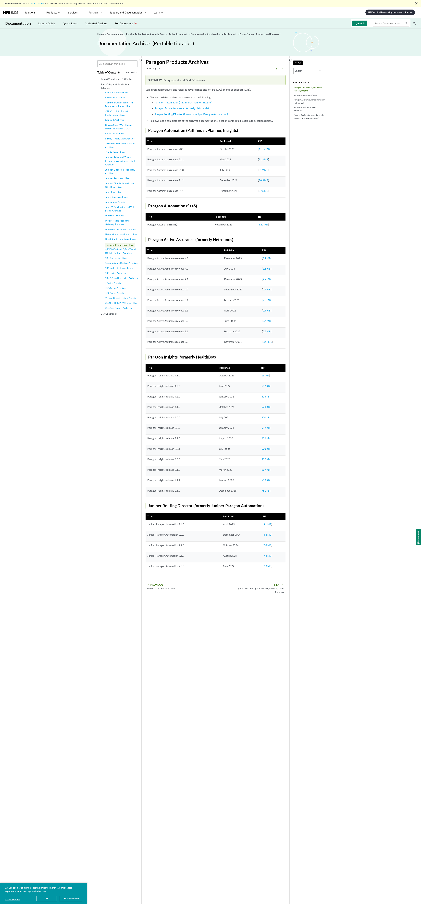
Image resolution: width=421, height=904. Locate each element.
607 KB (265, 385)
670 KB (265, 448)
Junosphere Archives (116, 201)
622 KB (265, 438)
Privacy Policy (12, 899)
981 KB (265, 490)
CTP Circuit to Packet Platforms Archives (116, 113)
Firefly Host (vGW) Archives (119, 138)
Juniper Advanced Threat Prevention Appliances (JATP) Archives (120, 161)
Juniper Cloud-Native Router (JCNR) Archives (120, 185)
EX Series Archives (114, 133)
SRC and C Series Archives (119, 268)
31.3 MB (263, 159)
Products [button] (51, 12)
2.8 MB (267, 299)
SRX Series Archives (115, 273)
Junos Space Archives (116, 197)
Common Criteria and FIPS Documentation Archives (119, 104)
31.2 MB (263, 169)
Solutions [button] (30, 12)
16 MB (265, 375)
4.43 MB (263, 224)
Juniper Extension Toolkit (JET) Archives (121, 171)
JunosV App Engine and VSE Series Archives (119, 209)
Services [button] (73, 12)
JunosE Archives (113, 192)
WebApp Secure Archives (118, 308)
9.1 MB (267, 524)
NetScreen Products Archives (120, 229)
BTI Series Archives (115, 97)
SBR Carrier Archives (116, 258)
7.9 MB (267, 566)
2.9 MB (267, 310)
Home (100, 34)
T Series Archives (114, 283)
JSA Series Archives (115, 152)
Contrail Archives (114, 119)
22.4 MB (267, 341)
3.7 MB (267, 258)
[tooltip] (298, 63)
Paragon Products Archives (120, 245)
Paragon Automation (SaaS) (305, 95)
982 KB (265, 459)
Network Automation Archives (121, 234)
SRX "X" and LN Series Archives (121, 278)
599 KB (265, 480)
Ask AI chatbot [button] (37, 3)
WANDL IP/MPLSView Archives (121, 303)
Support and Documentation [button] (126, 12)
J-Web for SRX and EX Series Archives (120, 145)
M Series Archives (114, 215)
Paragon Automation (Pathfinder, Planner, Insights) (308, 89)
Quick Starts (70, 23)
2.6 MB (267, 320)
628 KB (265, 396)
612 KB (265, 427)
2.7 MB (267, 279)
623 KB (265, 406)
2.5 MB (267, 331)
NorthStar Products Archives (120, 239)
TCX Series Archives (115, 293)
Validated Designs (96, 23)
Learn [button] (157, 12)
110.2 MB (264, 149)
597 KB (265, 469)
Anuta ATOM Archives (116, 92)
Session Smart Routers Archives (121, 262)
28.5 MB (263, 180)
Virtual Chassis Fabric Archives (121, 298)
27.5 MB (263, 190)
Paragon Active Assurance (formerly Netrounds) (309, 101)
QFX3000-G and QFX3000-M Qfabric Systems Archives (120, 251)
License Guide (46, 23)
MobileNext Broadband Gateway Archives (117, 222)
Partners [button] (94, 12)
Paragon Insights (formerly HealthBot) (305, 109)
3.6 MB (267, 268)
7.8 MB (267, 545)
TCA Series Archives (115, 287)
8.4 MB (267, 534)
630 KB (265, 417)
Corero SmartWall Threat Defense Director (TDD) (118, 127)
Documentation (18, 23)
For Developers (126, 23)
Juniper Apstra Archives (117, 178)
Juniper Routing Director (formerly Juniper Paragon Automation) (309, 116)
